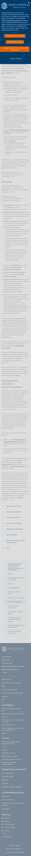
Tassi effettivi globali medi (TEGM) (12, 693)
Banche (10, 574)
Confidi (10, 584)
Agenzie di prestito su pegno (15, 592)
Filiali (3, 686)
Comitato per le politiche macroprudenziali (9, 763)
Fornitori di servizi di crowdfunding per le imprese (14, 619)
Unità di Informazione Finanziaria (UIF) (12, 709)
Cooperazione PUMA (8, 753)
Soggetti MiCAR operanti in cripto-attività (17, 626)
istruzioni (20, 497)
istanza (5, 493)
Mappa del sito (6, 679)
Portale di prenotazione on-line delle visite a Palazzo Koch (13, 729)
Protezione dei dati (7, 800)
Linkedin (6, 830)
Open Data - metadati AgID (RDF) (12, 787)
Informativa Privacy (7, 773)
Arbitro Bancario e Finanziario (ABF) (13, 714)
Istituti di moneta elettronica (13, 606)
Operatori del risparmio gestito (15, 612)
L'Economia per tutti (8, 725)
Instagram (7, 818)
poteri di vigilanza (17, 466)
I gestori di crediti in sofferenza (14, 632)
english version (15, 60)
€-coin (4, 747)
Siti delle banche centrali (9, 756)
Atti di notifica (6, 809)
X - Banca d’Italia (9, 824)
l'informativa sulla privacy (14, 20)
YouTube (6, 821)
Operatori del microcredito (16, 598)
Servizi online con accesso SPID (11, 683)
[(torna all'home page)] (13, 649)
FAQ (17, 375)
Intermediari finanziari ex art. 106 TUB (16, 579)
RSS (5, 833)
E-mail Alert (7, 837)
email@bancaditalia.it (12, 669)
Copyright (5, 783)
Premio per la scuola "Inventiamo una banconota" (13, 721)
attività (11, 141)
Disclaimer (5, 780)
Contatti (4, 672)
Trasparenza (5, 796)
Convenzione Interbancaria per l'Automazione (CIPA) (11, 743)
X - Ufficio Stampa (9, 827)
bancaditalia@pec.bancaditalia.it (14, 666)
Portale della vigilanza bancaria (11, 759)
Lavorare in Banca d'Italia (9, 689)
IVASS (3, 717)
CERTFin (4, 750)
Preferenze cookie (7, 776)
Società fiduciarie (14, 588)
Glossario (4, 696)
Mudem (4, 733)
